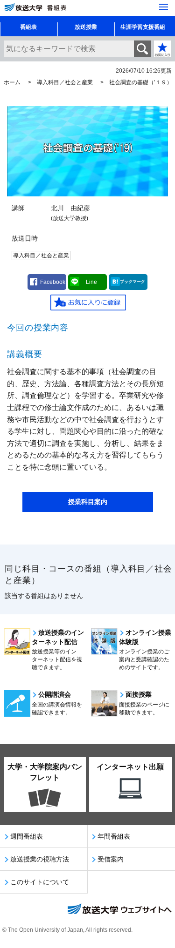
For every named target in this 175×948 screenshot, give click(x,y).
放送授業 (86, 27)
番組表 (28, 27)
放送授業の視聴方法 (39, 859)
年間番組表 (114, 836)
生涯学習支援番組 (142, 27)
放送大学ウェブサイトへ (119, 910)
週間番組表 (26, 836)
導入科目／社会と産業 (65, 82)
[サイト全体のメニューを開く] (163, 7)
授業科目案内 (87, 501)
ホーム (12, 82)
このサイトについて (39, 882)
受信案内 (111, 859)
